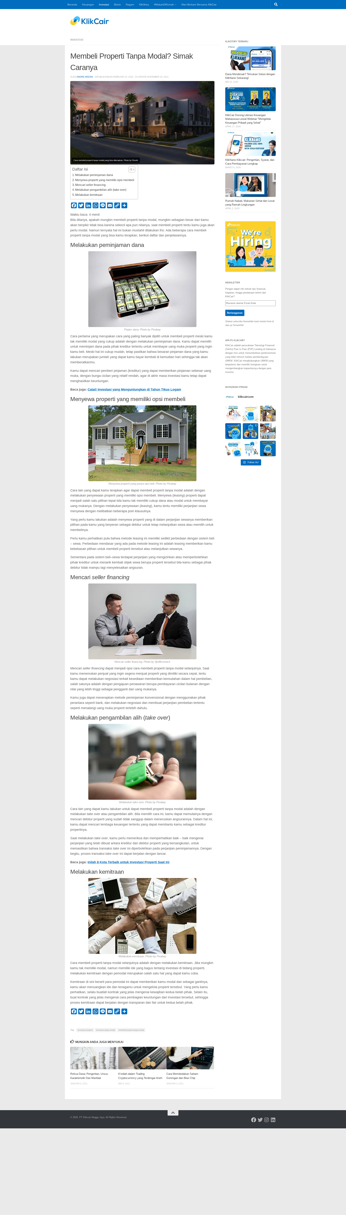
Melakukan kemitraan (89, 194)
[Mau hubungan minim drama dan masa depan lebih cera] (233, 413)
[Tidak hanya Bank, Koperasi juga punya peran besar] (250, 448)
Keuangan (88, 4)
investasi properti (85, 1030)
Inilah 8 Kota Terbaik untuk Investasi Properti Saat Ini (128, 862)
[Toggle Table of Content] (130, 169)
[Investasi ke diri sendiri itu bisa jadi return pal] (233, 431)
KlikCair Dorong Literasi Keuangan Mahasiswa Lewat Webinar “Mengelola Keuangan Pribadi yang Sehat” (248, 119)
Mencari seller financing (90, 184)
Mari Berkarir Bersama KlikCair (199, 4)
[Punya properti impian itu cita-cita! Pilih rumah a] (250, 431)
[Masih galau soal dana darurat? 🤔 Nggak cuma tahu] (233, 448)
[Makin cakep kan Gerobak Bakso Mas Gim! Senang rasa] (268, 413)
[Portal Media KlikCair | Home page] (89, 20)
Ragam (130, 4)
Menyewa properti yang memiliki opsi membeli (104, 180)
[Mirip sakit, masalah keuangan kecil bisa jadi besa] (268, 448)
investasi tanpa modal (105, 1030)
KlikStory (144, 4)
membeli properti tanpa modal (131, 1030)
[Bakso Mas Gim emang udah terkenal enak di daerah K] (268, 431)
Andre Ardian (85, 77)
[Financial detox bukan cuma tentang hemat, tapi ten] (250, 413)
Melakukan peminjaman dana (94, 175)
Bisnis (117, 4)
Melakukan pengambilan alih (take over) (100, 189)
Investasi (104, 4)
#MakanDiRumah (164, 4)
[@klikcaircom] (253, 1119)
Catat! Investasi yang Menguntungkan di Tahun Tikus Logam (134, 389)
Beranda (72, 4)
